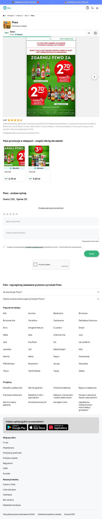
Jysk (5, 342)
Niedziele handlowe (12, 505)
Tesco (6, 371)
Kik (54, 342)
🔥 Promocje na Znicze (76, 2)
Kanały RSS (69, 514)
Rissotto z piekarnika (12, 387)
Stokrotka (83, 363)
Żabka (81, 371)
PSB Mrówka (8, 363)
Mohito (6, 356)
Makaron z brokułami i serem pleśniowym (63, 396)
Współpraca (8, 447)
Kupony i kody (9, 484)
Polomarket (84, 356)
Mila (81, 349)
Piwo (26, 16)
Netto (30, 356)
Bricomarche (9, 320)
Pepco (56, 356)
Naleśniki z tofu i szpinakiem (36, 396)
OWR (5, 468)
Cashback (7, 494)
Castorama (58, 320)
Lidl (29, 349)
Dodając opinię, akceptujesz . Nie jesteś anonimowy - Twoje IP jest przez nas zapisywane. (44, 247)
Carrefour (32, 320)
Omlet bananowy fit (37, 402)
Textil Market (34, 371)
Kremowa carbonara (12, 395)
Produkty (10, 16)
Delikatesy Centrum (88, 320)
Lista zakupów (9, 489)
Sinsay (56, 363)
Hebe (5, 335)
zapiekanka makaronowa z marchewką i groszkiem (85, 406)
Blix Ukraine (8, 500)
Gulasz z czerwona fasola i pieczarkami (88, 396)
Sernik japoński (35, 387)
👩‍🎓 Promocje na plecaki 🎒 (25, 2)
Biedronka (58, 313)
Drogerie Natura (35, 327)
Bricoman (83, 313)
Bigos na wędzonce (87, 387)
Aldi (4, 313)
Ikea (30, 335)
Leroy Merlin (84, 342)
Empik (81, 327)
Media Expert (59, 349)
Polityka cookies (10, 458)
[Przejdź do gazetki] (95, 33)
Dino (5, 327)
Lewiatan (7, 349)
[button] (51, 292)
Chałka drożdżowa (61, 387)
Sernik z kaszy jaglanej (9, 403)
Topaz (56, 371)
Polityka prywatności (12, 452)
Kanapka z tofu (60, 402)
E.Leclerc (57, 327)
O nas (5, 442)
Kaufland (32, 342)
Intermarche (59, 335)
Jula (81, 335)
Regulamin (8, 463)
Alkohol (19, 16)
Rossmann (33, 363)
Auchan (32, 313)
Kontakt (6, 473)
